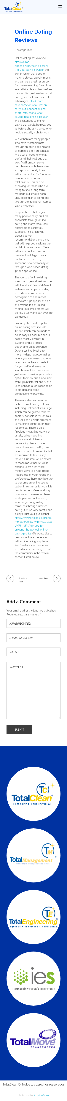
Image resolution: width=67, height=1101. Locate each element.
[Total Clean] (28, 6)
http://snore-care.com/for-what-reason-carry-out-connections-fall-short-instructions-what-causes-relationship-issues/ (31, 109)
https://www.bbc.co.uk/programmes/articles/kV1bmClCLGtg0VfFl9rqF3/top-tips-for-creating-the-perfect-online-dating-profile (33, 525)
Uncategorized (24, 50)
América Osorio (41, 1095)
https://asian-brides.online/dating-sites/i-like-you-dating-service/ (32, 65)
